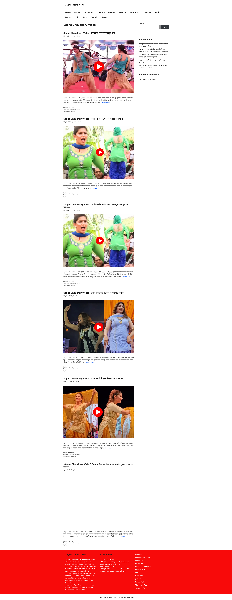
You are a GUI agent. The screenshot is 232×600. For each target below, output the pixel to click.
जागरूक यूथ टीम (140, 588)
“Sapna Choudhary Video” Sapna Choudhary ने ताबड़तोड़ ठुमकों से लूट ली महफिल (98, 465)
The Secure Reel (141, 585)
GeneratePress (129, 597)
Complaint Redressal (142, 557)
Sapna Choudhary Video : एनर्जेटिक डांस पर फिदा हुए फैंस (89, 33)
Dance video (147, 12)
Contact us (139, 560)
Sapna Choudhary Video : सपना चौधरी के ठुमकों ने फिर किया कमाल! (93, 118)
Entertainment (134, 12)
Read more (106, 102)
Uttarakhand (100, 12)
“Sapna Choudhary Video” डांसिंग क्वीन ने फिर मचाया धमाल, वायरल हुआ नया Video (96, 205)
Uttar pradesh (88, 12)
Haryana (77, 12)
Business (68, 17)
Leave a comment (70, 111)
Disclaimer (139, 563)
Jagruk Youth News (74, 5)
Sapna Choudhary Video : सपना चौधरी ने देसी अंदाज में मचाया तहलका (93, 378)
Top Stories (122, 12)
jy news (138, 579)
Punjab (77, 17)
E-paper (104, 17)
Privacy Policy (140, 582)
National (68, 12)
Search (141, 24)
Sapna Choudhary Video (72, 109)
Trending (157, 12)
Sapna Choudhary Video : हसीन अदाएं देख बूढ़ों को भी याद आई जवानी (93, 293)
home (137, 573)
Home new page (141, 576)
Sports (85, 17)
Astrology (111, 12)
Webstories (94, 17)
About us (138, 554)
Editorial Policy (140, 570)
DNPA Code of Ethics (143, 566)
